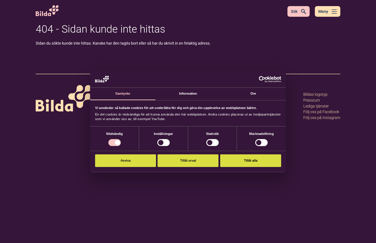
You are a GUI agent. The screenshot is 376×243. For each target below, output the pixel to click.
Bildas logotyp (315, 94)
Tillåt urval (188, 161)
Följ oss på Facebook (321, 111)
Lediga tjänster (316, 106)
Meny (323, 11)
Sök (294, 11)
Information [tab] (188, 94)
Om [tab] (253, 94)
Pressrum (311, 100)
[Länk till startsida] (63, 99)
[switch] (163, 142)
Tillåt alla (250, 161)
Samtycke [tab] (122, 94)
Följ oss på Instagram (321, 117)
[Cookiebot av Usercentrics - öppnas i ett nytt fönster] (262, 79)
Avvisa (126, 161)
